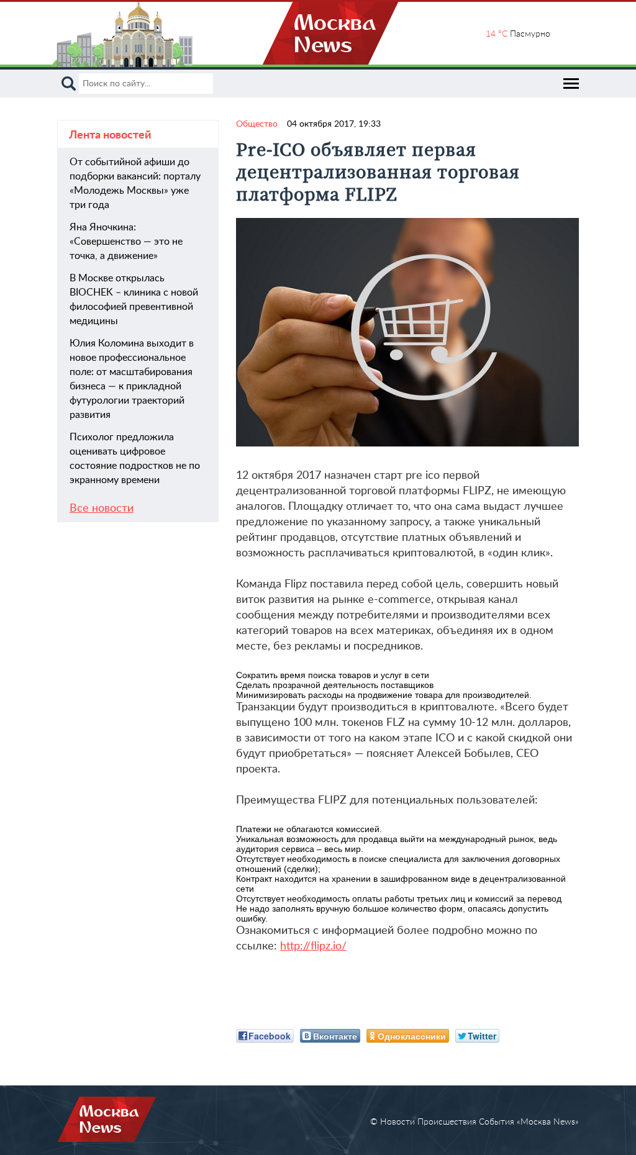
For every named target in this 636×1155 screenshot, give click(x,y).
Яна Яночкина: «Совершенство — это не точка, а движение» (126, 241)
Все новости (102, 508)
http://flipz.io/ (313, 946)
